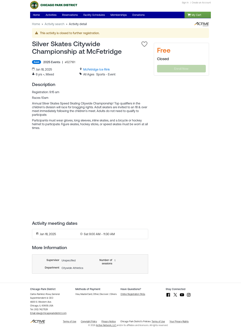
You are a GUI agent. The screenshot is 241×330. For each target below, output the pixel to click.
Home (36, 24)
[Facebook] (168, 296)
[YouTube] (182, 296)
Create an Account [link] (201, 2)
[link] (96, 69)
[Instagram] (188, 296)
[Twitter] (175, 296)
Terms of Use (158, 321)
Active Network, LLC (106, 325)
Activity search (54, 24)
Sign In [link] (185, 2)
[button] (144, 44)
